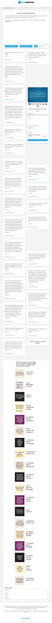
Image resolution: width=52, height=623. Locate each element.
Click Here (27, 20)
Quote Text (30, 113)
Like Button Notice (31, 62)
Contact (33, 608)
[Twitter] (24, 618)
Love (6, 592)
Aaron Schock (7, 96)
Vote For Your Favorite (26, 46)
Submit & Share (12, 46)
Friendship (7, 589)
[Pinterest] (29, 618)
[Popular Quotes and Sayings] (26, 2)
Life (6, 596)
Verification (30, 132)
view (36, 62)
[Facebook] (22, 618)
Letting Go (7, 598)
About (18, 608)
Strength (7, 594)
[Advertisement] (26, 32)
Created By (30, 128)
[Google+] (27, 618)
